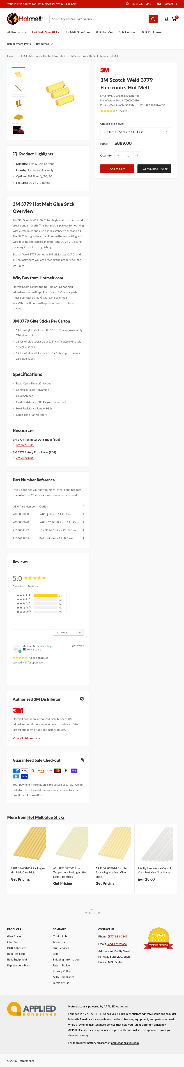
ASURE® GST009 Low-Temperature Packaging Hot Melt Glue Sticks (70, 872)
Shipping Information (66, 959)
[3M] (135, 70)
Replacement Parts (19, 43)
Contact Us (170, 3)
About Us (59, 942)
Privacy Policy (62, 971)
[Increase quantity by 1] (137, 155)
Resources (42, 43)
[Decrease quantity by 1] (118, 155)
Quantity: (106, 155)
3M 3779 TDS (25, 445)
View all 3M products (26, 738)
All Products (15, 32)
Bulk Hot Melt (128, 32)
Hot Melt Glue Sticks (45, 32)
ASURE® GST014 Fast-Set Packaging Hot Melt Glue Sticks (111, 872)
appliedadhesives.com (125, 1042)
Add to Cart (117, 168)
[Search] (153, 19)
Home (10, 56)
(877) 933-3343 (138, 3)
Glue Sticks (14, 936)
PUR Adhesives (16, 948)
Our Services (61, 948)
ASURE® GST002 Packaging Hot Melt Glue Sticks (28, 870)
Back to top (92, 913)
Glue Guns (13, 942)
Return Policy (61, 965)
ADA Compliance (63, 976)
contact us (22, 495)
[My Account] (166, 19)
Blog (55, 953)
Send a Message (117, 943)
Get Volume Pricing (155, 168)
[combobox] (99, 19)
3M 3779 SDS (25, 457)
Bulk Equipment (152, 32)
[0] (174, 19)
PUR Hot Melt (104, 32)
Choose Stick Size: (133, 123)
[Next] (177, 859)
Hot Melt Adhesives (29, 56)
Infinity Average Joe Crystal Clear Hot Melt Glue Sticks (154, 870)
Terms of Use (61, 982)
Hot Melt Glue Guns (77, 32)
